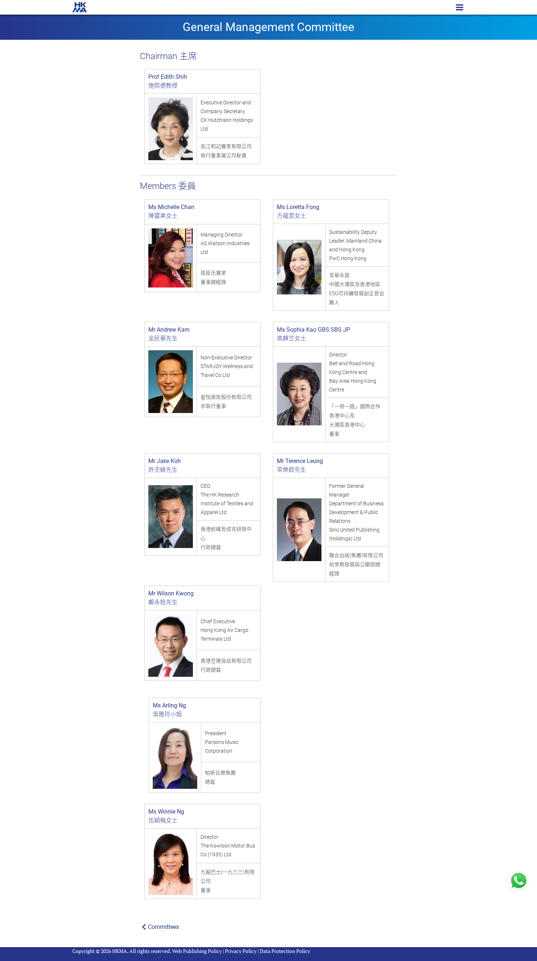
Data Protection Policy (285, 951)
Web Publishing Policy (197, 951)
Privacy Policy (240, 951)
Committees (163, 926)
